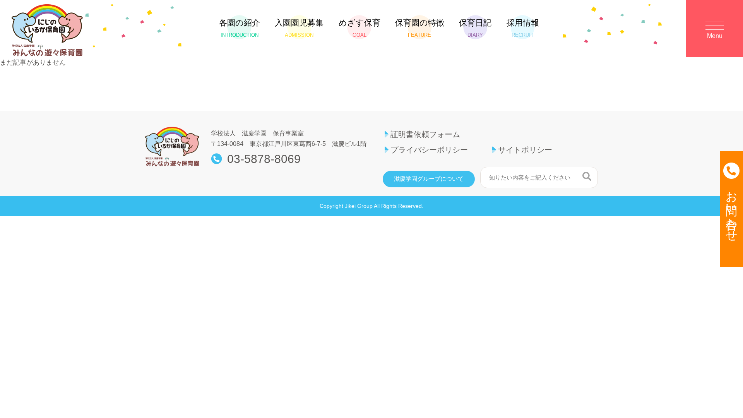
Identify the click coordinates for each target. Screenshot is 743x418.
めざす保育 (359, 28)
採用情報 (523, 28)
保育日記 (475, 28)
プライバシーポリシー (429, 150)
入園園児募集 (299, 28)
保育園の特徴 (419, 28)
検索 (586, 176)
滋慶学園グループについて (429, 179)
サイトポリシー (525, 150)
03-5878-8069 (264, 159)
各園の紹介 (239, 28)
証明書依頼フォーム (425, 134)
